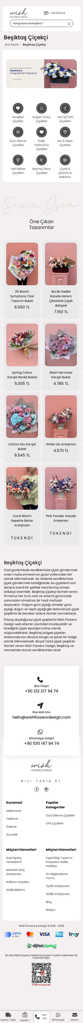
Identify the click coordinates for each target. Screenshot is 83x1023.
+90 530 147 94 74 (41, 743)
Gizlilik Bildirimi (15, 890)
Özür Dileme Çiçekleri (60, 815)
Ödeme (11, 827)
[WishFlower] (18, 13)
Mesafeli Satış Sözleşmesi (15, 872)
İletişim (50, 910)
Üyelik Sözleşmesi (57, 886)
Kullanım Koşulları (17, 882)
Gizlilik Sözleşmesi (57, 894)
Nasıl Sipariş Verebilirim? (14, 860)
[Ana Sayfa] (41, 769)
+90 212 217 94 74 (41, 691)
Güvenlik (12, 835)
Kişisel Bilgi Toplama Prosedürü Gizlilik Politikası (59, 862)
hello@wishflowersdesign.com (42, 717)
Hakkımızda (13, 811)
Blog (49, 902)
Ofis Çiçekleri (55, 823)
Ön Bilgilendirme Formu (57, 876)
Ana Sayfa (12, 45)
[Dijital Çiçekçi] (41, 945)
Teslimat (12, 819)
